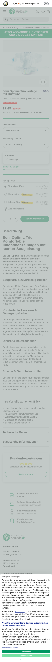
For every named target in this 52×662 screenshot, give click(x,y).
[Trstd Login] (48, 3)
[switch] (46, 3)
